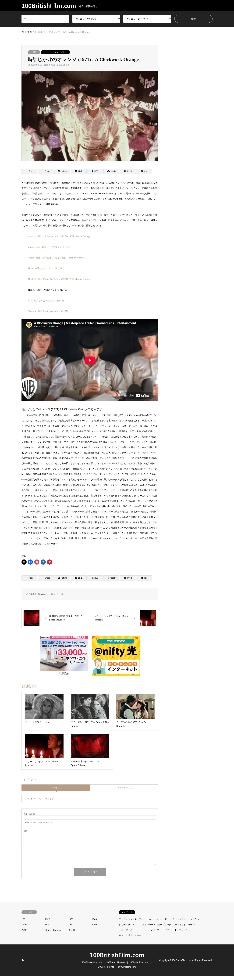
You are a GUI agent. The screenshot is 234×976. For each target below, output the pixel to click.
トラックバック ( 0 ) (124, 788)
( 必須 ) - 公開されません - (38, 822)
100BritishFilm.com (117, 955)
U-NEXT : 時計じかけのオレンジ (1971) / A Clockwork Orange (59, 279)
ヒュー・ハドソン (151, 930)
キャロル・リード (158, 919)
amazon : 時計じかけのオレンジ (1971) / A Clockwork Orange (59, 236)
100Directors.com (127, 966)
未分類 (71, 930)
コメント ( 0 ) (55, 788)
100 (23, 919)
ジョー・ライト (127, 924)
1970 (34, 52)
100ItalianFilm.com (138, 962)
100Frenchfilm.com (116, 962)
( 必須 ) (29, 814)
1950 (70, 919)
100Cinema (40, 594)
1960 (94, 919)
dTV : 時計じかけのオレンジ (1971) (46, 300)
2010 (24, 930)
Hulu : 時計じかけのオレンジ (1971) (46, 268)
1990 (70, 924)
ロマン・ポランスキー (130, 935)
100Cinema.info (106, 966)
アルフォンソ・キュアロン (132, 919)
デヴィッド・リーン (185, 924)
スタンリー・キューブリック (55, 52)
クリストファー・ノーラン (185, 919)
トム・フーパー (127, 930)
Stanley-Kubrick (53, 930)
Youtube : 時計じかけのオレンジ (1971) (48, 311)
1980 (47, 924)
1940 (47, 919)
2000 (94, 924)
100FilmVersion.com (92, 962)
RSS (22, 960)
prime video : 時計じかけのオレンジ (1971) (49, 247)
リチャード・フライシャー (179, 930)
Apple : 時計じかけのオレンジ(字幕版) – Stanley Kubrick (56, 257)
